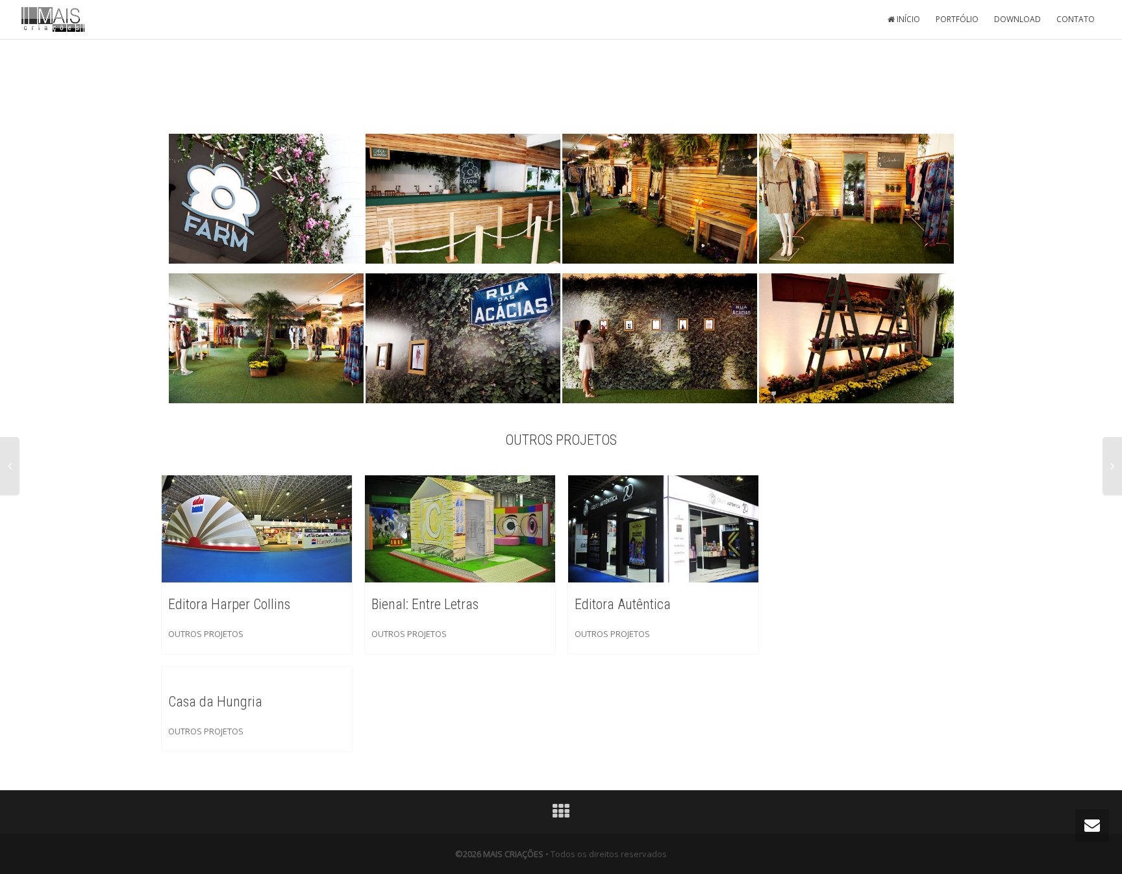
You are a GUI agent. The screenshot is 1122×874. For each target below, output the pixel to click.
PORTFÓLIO (957, 19)
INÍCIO (907, 19)
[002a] (463, 199)
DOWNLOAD (1017, 19)
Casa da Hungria (215, 701)
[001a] (266, 199)
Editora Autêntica (623, 604)
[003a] (659, 199)
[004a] (856, 199)
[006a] (463, 339)
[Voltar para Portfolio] (561, 814)
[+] (257, 528)
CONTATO (1075, 19)
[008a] (856, 339)
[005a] (266, 339)
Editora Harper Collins (229, 604)
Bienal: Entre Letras (425, 604)
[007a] (659, 339)
